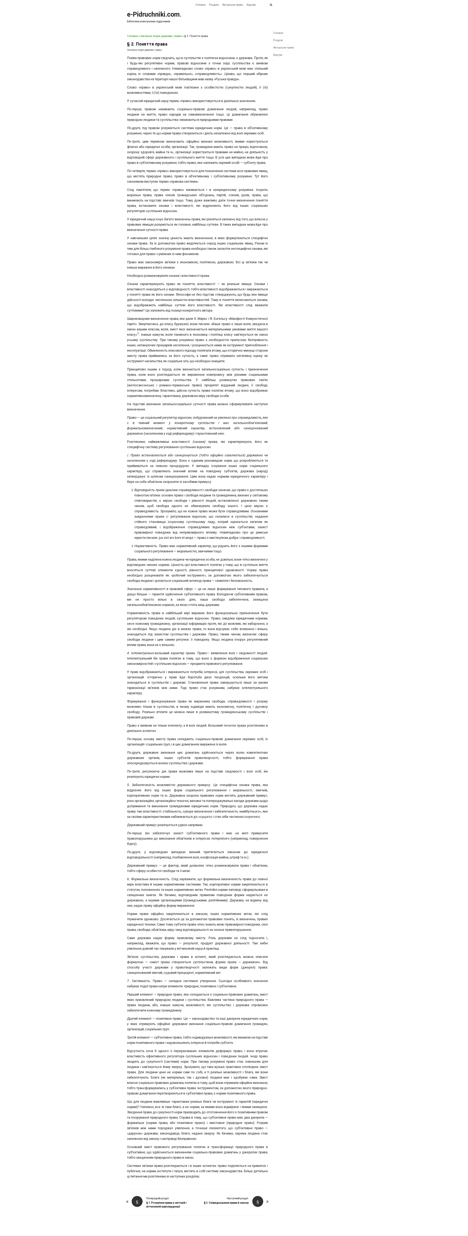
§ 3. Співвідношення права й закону (226, 1202)
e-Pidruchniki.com (153, 14)
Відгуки (251, 4)
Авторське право (232, 4)
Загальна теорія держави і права (161, 36)
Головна (200, 4)
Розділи (214, 4)
